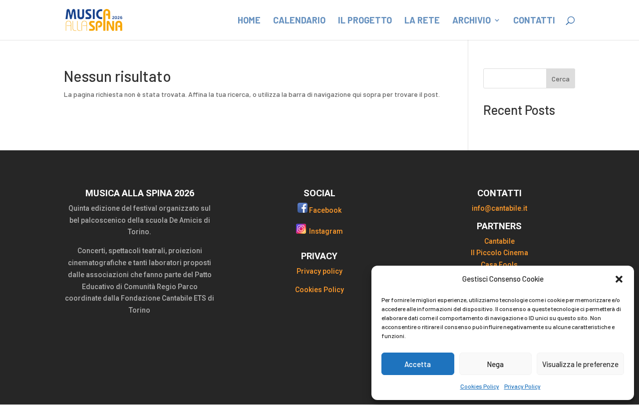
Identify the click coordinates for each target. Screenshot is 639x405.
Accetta (417, 364)
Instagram (326, 231)
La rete (422, 20)
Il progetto (365, 20)
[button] (619, 279)
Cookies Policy (479, 386)
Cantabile (499, 241)
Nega (495, 364)
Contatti (534, 20)
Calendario (299, 20)
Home (249, 20)
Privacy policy (319, 271)
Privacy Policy (522, 386)
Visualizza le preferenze (580, 364)
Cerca (561, 78)
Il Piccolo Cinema (499, 253)
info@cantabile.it (499, 208)
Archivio (471, 20)
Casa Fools (499, 265)
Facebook (325, 210)
